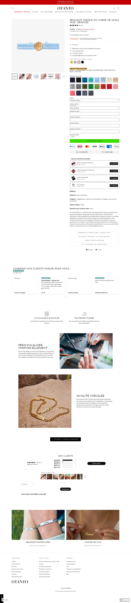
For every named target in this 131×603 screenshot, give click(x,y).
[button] (74, 25)
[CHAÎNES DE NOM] (92, 525)
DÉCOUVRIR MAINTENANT (38, 545)
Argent (75, 62)
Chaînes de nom (16, 564)
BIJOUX (35, 12)
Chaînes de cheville (17, 576)
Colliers (14, 561)
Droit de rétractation (44, 574)
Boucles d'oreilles (16, 571)
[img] (66, 271)
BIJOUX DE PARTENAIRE (64, 12)
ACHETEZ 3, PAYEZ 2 (22, 12)
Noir (82, 62)
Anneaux (14, 574)
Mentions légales (70, 564)
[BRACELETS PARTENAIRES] (38, 525)
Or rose (78, 62)
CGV (67, 566)
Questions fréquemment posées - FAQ (49, 561)
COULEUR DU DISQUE (81, 59)
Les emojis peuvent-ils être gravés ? (94, 236)
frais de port (84, 31)
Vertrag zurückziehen (44, 576)
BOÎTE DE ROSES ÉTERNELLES (85, 170)
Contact (41, 564)
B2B (67, 574)
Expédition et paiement (45, 569)
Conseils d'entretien (44, 571)
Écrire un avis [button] (96, 463)
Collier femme (47, 12)
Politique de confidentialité (73, 569)
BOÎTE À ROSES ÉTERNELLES (85, 163)
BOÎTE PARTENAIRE (82, 177)
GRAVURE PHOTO (100, 12)
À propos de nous (71, 561)
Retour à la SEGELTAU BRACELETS (66, 439)
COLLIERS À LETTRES (84, 12)
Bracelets (14, 566)
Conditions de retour (94, 240)
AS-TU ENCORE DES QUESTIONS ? (94, 244)
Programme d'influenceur (73, 571)
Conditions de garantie (45, 566)
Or (71, 62)
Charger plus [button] (65, 489)
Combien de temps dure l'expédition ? (94, 232)
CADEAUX (113, 12)
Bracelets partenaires (17, 569)
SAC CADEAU (81, 185)
